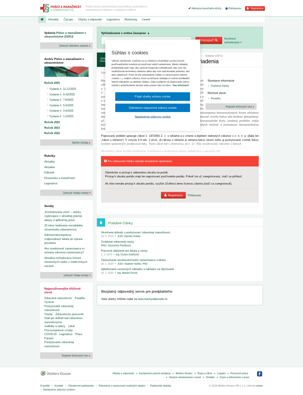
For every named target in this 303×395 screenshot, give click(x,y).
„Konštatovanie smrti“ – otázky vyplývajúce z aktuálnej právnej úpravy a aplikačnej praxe (63, 216)
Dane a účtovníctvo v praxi (234, 377)
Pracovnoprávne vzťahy (58, 330)
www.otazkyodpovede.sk (152, 298)
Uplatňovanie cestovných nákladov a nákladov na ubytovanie (137, 269)
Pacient (48, 338)
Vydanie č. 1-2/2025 (61, 116)
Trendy (48, 314)
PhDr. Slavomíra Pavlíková (116, 245)
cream (259, 385)
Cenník (146, 19)
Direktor (210, 377)
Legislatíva (113, 19)
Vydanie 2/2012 (214, 55)
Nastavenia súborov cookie (153, 116)
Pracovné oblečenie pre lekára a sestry (124, 250)
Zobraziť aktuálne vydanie (74, 45)
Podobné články (220, 85)
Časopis (68, 19)
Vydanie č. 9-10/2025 (62, 94)
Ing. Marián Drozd (127, 272)
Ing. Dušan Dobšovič (127, 254)
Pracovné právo (239, 373)
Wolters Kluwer (184, 373)
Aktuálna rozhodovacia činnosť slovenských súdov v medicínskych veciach (65, 262)
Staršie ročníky (80, 142)
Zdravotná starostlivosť (58, 298)
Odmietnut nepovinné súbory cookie (153, 107)
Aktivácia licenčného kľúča (206, 8)
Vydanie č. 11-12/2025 (62, 88)
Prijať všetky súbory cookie (152, 96)
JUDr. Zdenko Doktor (129, 236)
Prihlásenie (234, 8)
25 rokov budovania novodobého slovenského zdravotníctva (63, 227)
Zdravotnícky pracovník (69, 314)
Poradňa (216, 98)
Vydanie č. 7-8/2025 (61, 99)
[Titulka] (42, 19)
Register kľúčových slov (239, 106)
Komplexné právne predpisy (155, 373)
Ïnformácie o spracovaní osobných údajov (122, 385)
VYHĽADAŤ (207, 40)
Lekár (71, 326)
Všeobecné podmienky (81, 385)
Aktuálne (49, 167)
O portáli (45, 385)
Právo (78, 334)
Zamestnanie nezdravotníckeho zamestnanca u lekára (133, 260)
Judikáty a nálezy (54, 326)
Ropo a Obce (204, 373)
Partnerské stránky (160, 385)
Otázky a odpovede (90, 19)
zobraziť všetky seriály (76, 275)
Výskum (49, 302)
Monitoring (130, 19)
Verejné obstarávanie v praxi (185, 377)
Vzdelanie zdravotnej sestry (117, 241)
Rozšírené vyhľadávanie (232, 40)
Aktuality (53, 19)
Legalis (221, 373)
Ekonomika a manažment (59, 178)
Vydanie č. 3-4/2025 (61, 110)
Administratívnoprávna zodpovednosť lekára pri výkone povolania (63, 238)
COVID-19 (50, 334)
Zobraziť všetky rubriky (76, 193)
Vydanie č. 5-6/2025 (61, 105)
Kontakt (59, 385)
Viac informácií (181, 85)
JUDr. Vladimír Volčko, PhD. (132, 263)
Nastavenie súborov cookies (59, 389)
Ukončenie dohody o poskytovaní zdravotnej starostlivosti (135, 232)
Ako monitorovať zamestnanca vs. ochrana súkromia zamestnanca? (65, 250)
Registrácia (256, 8)
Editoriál (49, 172)
